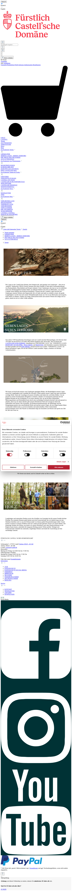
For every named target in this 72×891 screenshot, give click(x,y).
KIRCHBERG (26, 346)
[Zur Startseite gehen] (31, 40)
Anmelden (4, 61)
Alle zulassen (58, 467)
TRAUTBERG (28, 345)
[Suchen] (2, 47)
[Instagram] (36, 727)
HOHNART (9, 345)
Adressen (21, 65)
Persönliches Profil (12, 65)
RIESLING (7, 580)
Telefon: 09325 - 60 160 (26, 544)
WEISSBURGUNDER (11, 577)
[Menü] (2, 42)
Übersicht (4, 65)
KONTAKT (8, 589)
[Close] (1, 876)
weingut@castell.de (11, 547)
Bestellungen (37, 65)
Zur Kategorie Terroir (7, 150)
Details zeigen (61, 461)
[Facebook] (36, 642)
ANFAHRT (8, 592)
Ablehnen (13, 467)
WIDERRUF (8, 572)
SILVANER (8, 575)
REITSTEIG (40, 345)
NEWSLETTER (9, 591)
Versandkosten (33, 868)
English (3, 9)
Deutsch (3, 5)
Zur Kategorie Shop (7, 196)
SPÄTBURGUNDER (11, 578)
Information (4, 561)
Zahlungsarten (28, 65)
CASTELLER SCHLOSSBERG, (15, 343)
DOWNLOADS (9, 594)
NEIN (4, 889)
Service (3, 583)
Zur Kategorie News (7, 188)
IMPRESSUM (8, 573)
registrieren (7, 63)
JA (2, 889)
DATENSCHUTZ (10, 568)
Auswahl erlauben (36, 467)
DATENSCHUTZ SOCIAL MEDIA (15, 570)
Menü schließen (8, 58)
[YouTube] (36, 812)
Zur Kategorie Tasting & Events (10, 172)
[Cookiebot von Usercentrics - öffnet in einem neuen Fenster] (61, 422)
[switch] (27, 454)
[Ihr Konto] (1, 55)
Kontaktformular (15, 559)
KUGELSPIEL (18, 345)
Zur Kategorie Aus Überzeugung (11, 161)
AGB (6, 566)
